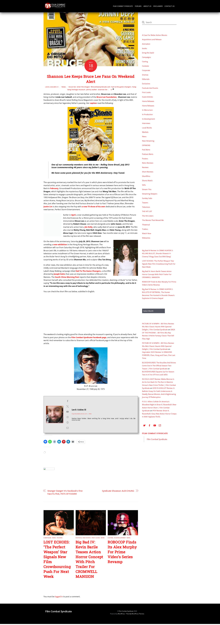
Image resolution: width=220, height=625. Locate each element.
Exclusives (146, 83)
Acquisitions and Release (151, 39)
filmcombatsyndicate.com (100, 87)
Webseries (146, 238)
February (54, 188)
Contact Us (170, 6)
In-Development (120, 538)
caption (93, 103)
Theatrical (146, 224)
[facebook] (149, 425)
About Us (147, 6)
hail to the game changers (121, 87)
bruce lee (72, 87)
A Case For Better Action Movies (154, 35)
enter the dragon (83, 87)
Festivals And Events (83, 538)
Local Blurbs (147, 128)
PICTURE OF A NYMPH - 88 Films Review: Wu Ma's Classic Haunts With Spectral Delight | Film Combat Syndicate (158, 326)
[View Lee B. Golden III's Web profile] (67, 422)
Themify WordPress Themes (135, 614)
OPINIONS (146, 145)
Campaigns (47, 538)
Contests (145, 66)
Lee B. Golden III (52, 87)
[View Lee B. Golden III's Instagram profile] (67, 417)
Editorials (145, 79)
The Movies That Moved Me (153, 220)
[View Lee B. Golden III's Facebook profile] (67, 401)
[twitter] (144, 425)
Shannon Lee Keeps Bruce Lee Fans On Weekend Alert (91, 79)
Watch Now (146, 233)
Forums (138, 6)
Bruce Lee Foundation (107, 97)
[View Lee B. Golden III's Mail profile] (67, 428)
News (64, 87)
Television (146, 207)
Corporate (146, 70)
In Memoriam (147, 110)
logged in (59, 596)
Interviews (146, 123)
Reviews (145, 167)
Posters (60, 538)
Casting (110, 538)
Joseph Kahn (59, 274)
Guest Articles (147, 97)
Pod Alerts (146, 149)
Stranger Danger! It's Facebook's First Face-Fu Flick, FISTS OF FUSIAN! (65, 492)
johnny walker (91, 89)
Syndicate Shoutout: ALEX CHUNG (118, 490)
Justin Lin (48, 206)
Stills (144, 185)
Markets (145, 132)
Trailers (145, 229)
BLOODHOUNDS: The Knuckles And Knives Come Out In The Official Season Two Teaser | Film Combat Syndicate (159, 365)
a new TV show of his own (93, 206)
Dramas (145, 75)
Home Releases (148, 101)
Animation (146, 44)
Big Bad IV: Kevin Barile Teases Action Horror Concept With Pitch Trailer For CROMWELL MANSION (89, 559)
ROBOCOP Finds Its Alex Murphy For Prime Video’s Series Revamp (122, 552)
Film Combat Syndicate (123, 6)
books (144, 48)
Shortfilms (146, 176)
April (73, 215)
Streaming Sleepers (149, 194)
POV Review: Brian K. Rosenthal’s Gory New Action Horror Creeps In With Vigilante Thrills (159, 413)
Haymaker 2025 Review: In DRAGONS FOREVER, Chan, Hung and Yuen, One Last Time (158, 355)
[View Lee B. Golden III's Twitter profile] (67, 406)
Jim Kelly (88, 227)
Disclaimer (158, 6)
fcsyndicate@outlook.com (79, 414)
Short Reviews (147, 172)
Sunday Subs (147, 198)
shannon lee (102, 89)
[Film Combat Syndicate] (55, 8)
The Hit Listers (147, 216)
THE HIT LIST (147, 211)
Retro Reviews (147, 163)
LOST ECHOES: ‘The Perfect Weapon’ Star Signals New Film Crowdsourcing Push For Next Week (158, 264)
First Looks (96, 538)
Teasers (145, 202)
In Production (147, 114)
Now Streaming (148, 141)
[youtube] (154, 425)
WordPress (121, 614)
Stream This (146, 189)
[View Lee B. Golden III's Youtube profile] (67, 412)
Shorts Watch (147, 180)
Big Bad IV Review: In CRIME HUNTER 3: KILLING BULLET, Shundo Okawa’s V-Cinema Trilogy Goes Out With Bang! (157, 253)
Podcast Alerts (147, 154)
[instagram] (160, 425)
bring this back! (148, 53)
